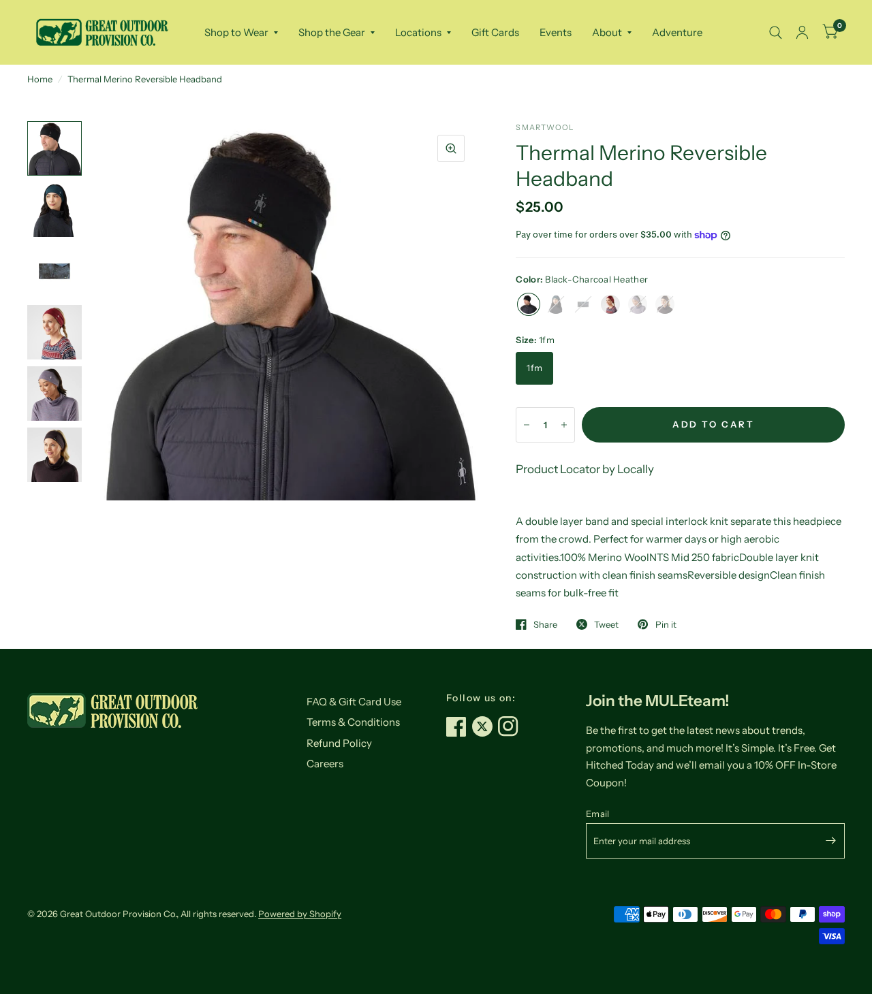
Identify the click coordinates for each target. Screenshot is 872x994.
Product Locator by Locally (585, 469)
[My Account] (802, 32)
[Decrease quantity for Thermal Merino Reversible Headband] (526, 425)
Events (556, 32)
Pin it (665, 624)
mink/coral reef (665, 304)
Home (39, 79)
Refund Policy (339, 743)
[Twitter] (485, 726)
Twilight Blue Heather (556, 304)
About (607, 32)
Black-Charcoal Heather (529, 304)
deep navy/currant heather (610, 304)
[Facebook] (459, 726)
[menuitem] (241, 32)
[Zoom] (451, 148)
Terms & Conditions (353, 722)
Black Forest (583, 304)
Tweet (606, 624)
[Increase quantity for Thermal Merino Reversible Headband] (564, 425)
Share (545, 624)
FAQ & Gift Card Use (354, 701)
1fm (534, 367)
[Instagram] (511, 726)
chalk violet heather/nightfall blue (638, 304)
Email (597, 813)
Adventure (677, 32)
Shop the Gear (331, 32)
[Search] (775, 32)
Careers (325, 763)
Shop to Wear (236, 32)
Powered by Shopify (299, 913)
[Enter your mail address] (831, 841)
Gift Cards (495, 32)
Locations (418, 32)
